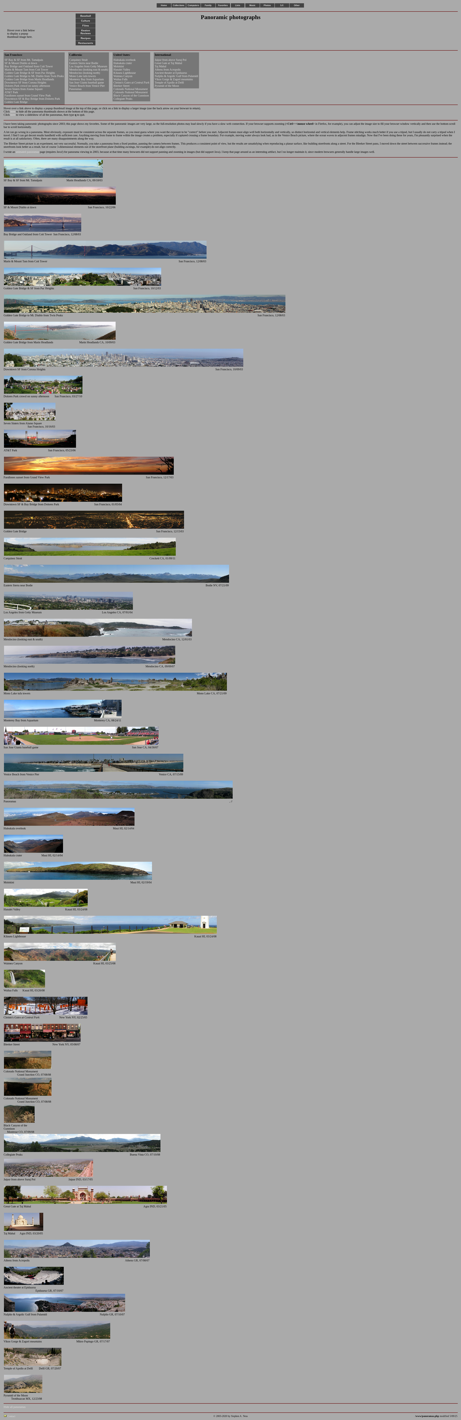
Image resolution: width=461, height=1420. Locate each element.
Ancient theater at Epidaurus (171, 72)
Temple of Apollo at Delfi (169, 82)
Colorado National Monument (130, 89)
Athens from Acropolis (168, 69)
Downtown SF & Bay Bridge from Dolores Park (32, 98)
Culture (85, 20)
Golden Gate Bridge (16, 102)
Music (252, 5)
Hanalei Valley (121, 69)
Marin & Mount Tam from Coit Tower (26, 69)
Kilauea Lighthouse (124, 72)
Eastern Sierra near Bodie (83, 63)
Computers (193, 5)
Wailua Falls (120, 79)
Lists (237, 5)
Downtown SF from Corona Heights (25, 82)
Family (208, 5)
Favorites (223, 5)
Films (85, 25)
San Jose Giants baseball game (86, 82)
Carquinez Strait (78, 59)
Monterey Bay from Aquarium (86, 79)
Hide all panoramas (15, 1406)
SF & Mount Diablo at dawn (21, 63)
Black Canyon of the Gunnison (131, 95)
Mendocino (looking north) (84, 72)
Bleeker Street (121, 85)
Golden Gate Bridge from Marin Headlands (29, 79)
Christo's (131, 82)
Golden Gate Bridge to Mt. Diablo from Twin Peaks (34, 76)
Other (297, 5)
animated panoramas (27, 151)
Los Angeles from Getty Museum (88, 66)
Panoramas (75, 89)
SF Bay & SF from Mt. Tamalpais (24, 59)
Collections (178, 5)
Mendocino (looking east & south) (88, 69)
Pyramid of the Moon (167, 85)
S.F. (282, 5)
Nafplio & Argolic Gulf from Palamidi (176, 76)
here (12, 111)
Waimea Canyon (122, 76)
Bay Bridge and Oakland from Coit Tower (29, 66)
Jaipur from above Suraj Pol (170, 59)
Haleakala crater (122, 63)
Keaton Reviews (85, 32)
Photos (267, 5)
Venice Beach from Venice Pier (87, 85)
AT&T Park (11, 92)
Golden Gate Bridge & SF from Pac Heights (30, 72)
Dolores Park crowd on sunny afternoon (27, 85)
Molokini (118, 66)
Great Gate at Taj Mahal (168, 63)
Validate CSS (408, 1416)
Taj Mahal (160, 66)
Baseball (85, 15)
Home (164, 5)
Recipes (86, 38)
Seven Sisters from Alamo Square (24, 89)
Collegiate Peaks (122, 98)
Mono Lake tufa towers (82, 76)
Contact (11, 1416)
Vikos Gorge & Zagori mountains (174, 79)
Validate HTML (23, 1416)
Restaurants (85, 43)
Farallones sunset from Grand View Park (28, 95)
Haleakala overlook (124, 59)
